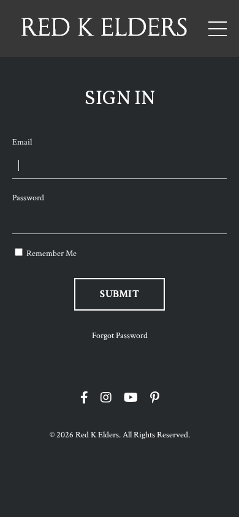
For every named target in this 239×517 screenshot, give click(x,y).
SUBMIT (119, 294)
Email (22, 142)
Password (28, 197)
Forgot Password (120, 335)
